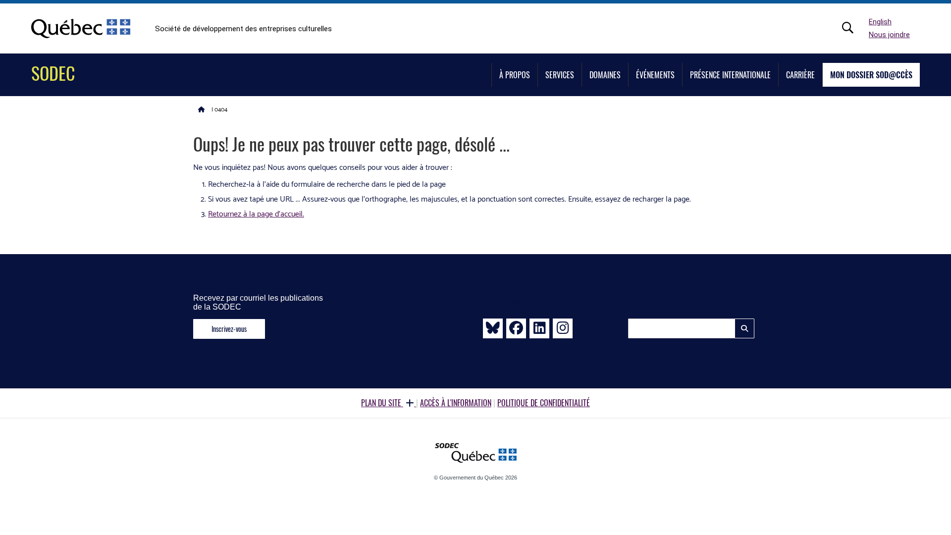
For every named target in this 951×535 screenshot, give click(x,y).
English (880, 22)
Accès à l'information (455, 403)
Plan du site (382, 403)
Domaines (605, 75)
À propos (514, 75)
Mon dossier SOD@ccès (871, 75)
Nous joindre (889, 35)
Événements (655, 75)
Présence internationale (730, 75)
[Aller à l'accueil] (201, 109)
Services (559, 75)
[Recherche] (853, 28)
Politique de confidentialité (543, 403)
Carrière (800, 75)
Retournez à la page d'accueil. (256, 214)
